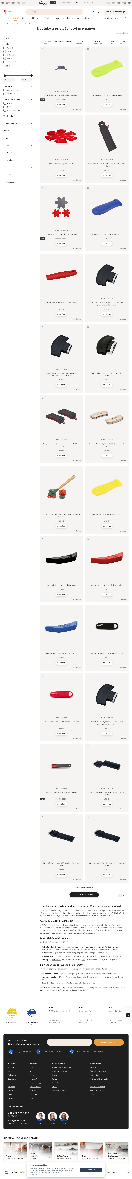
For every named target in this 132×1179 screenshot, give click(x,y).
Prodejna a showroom (60, 1071)
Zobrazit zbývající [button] (84, 895)
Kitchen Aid (34, 1079)
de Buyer (33, 1094)
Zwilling (33, 1091)
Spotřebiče (12, 1079)
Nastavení (33, 1174)
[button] (84, 42)
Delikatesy (12, 1075)
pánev (48, 925)
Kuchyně (11, 1067)
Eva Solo (33, 1098)
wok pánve (56, 960)
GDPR (54, 1087)
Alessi (32, 1071)
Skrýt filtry (10, 38)
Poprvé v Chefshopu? (97, 1087)
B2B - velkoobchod (97, 1091)
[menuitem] (6, 18)
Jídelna (10, 1071)
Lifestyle (11, 1091)
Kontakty (55, 1083)
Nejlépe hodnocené (98, 42)
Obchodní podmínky (59, 1091)
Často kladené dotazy (98, 1071)
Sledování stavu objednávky (100, 1083)
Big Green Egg (35, 1083)
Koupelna (11, 1087)
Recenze (93, 1067)
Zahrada (11, 1083)
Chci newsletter (109, 1042)
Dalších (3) (6, 66)
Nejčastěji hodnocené (80, 42)
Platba (54, 1079)
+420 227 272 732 (18, 1113)
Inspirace (108, 18)
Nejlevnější (59, 41)
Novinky (118, 18)
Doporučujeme (45, 41)
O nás (92, 1094)
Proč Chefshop (95, 1075)
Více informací (56, 1172)
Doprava (55, 1075)
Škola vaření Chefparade (99, 1079)
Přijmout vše (91, 1169)
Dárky (126, 18)
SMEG (32, 1075)
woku (83, 960)
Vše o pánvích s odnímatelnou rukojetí (104, 949)
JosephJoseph (35, 1087)
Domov (10, 1094)
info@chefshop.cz (18, 1120)
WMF (32, 1067)
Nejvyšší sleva (114, 42)
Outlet (10, 1098)
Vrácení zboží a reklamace (61, 1067)
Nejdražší (69, 41)
